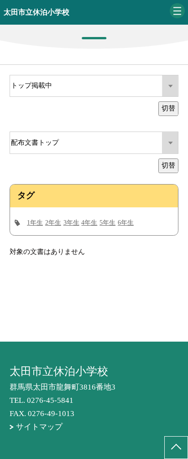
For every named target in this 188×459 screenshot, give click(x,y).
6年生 (126, 222)
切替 (168, 108)
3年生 (71, 222)
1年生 (35, 222)
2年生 (53, 222)
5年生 (107, 222)
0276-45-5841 (50, 400)
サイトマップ (39, 426)
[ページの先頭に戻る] (176, 448)
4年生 (89, 222)
